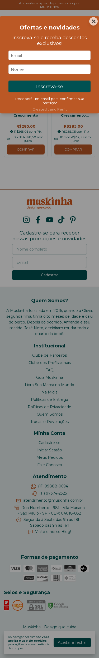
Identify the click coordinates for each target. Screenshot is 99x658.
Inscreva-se (49, 86)
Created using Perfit (49, 109)
